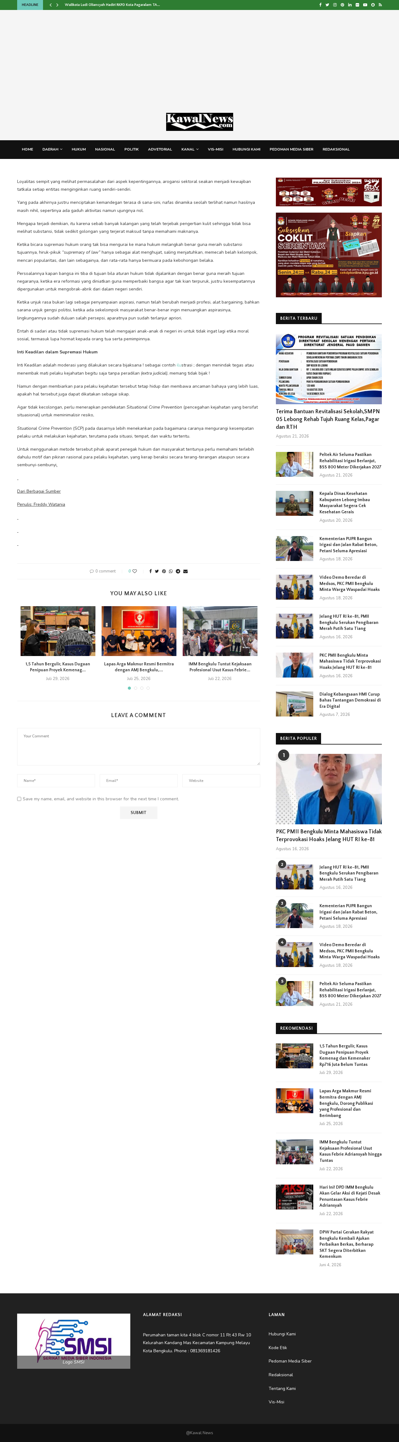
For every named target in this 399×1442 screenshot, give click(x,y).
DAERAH (50, 149)
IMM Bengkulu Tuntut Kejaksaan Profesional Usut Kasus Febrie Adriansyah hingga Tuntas (351, 1151)
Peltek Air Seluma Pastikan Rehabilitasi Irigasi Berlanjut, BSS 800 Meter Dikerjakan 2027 (351, 460)
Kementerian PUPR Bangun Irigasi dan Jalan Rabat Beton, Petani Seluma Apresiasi (348, 544)
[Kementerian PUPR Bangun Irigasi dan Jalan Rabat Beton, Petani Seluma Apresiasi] (294, 548)
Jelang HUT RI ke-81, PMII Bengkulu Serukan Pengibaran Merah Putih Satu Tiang (349, 622)
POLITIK (131, 149)
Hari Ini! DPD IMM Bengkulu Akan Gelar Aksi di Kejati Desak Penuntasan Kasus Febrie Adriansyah (350, 1196)
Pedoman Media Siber (291, 149)
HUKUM (79, 149)
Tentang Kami (36, 167)
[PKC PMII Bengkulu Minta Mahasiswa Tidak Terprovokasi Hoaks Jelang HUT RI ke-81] (294, 665)
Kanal (188, 149)
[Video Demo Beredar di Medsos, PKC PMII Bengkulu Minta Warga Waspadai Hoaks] (294, 587)
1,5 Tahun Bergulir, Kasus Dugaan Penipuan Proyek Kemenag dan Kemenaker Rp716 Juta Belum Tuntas (345, 1055)
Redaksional (336, 149)
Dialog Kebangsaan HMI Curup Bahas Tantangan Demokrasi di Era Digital (350, 700)
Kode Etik (68, 167)
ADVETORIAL (160, 149)
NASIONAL (105, 149)
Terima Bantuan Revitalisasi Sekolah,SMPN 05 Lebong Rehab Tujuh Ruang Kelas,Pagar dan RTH (328, 419)
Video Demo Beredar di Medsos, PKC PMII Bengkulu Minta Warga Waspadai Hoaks (350, 583)
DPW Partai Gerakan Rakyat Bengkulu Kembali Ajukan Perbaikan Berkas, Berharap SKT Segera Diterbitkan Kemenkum (347, 1244)
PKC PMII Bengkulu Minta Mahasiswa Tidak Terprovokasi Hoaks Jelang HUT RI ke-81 (350, 661)
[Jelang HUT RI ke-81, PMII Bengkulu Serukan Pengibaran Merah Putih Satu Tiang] (294, 626)
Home (27, 149)
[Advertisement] (199, 66)
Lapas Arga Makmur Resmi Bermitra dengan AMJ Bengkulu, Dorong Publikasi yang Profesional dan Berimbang (346, 1103)
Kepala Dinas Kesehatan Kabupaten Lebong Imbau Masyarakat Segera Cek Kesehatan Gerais (345, 503)
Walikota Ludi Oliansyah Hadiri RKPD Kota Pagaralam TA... (112, 5)
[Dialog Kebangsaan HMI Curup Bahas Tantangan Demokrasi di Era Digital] (294, 704)
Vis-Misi (215, 149)
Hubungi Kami (246, 149)
